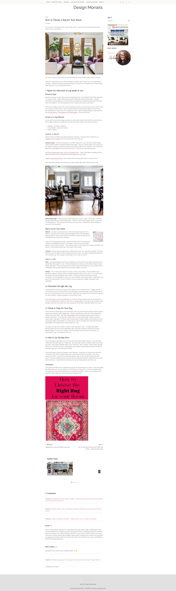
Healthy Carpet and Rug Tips (53, 158)
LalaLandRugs (71, 315)
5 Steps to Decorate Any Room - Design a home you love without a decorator (73, 519)
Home (48, 2)
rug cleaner (48, 537)
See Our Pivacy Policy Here (88, 584)
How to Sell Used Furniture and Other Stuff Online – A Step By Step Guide (90, 447)
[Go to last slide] (49, 471)
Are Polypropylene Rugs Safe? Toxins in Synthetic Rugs (61, 152)
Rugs (46, 17)
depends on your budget (52, 139)
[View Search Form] (129, 2)
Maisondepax (62, 112)
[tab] (71, 482)
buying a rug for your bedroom (60, 299)
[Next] (99, 471)
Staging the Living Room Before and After (57, 446)
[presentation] (60, 468)
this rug (60, 241)
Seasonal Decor (92, 2)
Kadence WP (102, 588)
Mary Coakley (49, 547)
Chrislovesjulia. (73, 112)
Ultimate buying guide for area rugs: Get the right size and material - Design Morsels (75, 560)
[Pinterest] (120, 2)
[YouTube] (123, 2)
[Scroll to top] (172, 588)
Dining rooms (79, 301)
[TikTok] (126, 2)
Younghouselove (52, 112)
